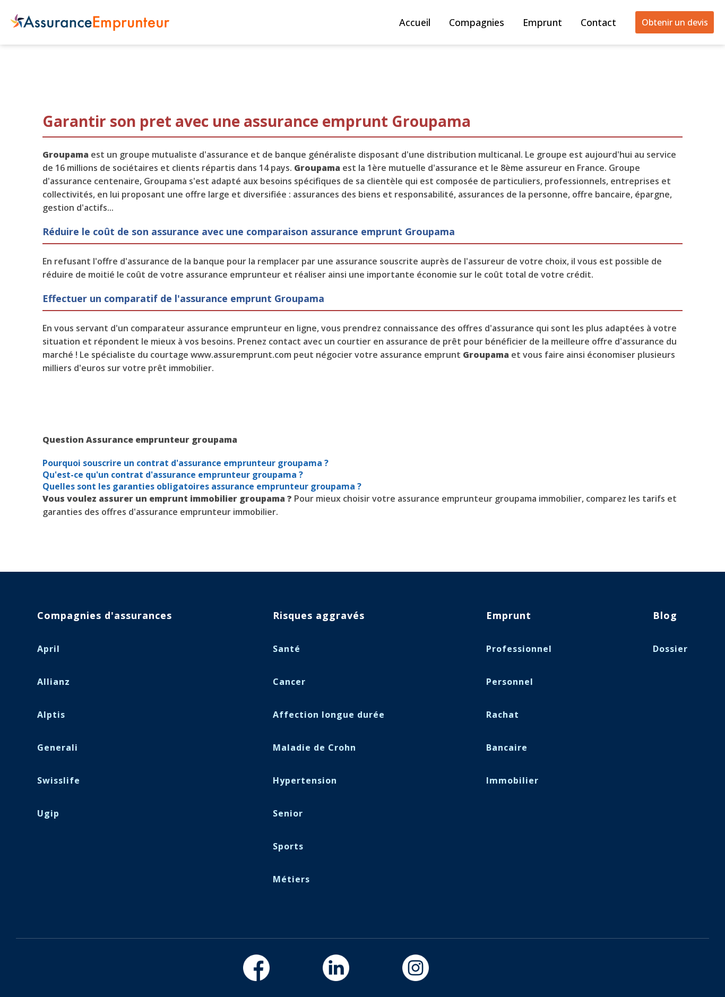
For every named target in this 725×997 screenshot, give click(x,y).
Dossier (670, 649)
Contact (598, 22)
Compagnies (476, 22)
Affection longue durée (329, 714)
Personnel (509, 681)
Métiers (291, 879)
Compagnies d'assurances (104, 615)
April (48, 649)
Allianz (53, 681)
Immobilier (512, 780)
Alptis (51, 714)
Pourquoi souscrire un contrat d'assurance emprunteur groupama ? (185, 463)
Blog (665, 615)
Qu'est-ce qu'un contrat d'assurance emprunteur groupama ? (173, 474)
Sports (288, 846)
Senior (288, 813)
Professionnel (519, 649)
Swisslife (58, 780)
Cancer (289, 681)
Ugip (48, 813)
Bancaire (507, 747)
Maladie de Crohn (314, 747)
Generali (57, 747)
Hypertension (305, 780)
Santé (286, 649)
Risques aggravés (319, 615)
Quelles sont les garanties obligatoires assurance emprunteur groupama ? (203, 486)
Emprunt (542, 22)
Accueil (414, 22)
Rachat (502, 714)
